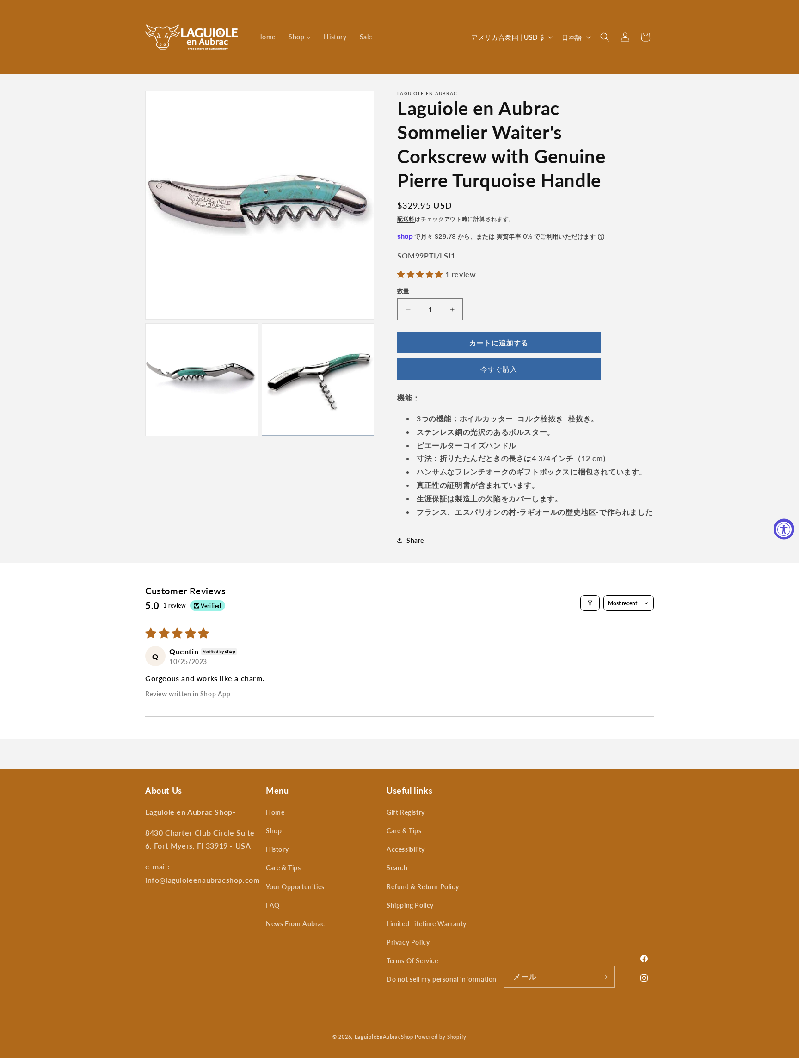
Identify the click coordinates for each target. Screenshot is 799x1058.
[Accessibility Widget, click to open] (784, 529)
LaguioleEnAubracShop (384, 1036)
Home (275, 812)
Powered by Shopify (441, 1036)
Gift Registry (406, 812)
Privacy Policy (408, 942)
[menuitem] (266, 37)
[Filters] (590, 603)
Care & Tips (283, 868)
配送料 (406, 218)
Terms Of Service (412, 961)
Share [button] (415, 540)
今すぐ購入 (498, 369)
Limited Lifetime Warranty (427, 924)
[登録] (604, 977)
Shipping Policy (410, 905)
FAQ (273, 905)
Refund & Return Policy (423, 887)
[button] (605, 37)
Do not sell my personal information (442, 979)
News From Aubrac (295, 924)
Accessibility (406, 849)
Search (397, 868)
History (277, 849)
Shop (274, 831)
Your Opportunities (295, 887)
